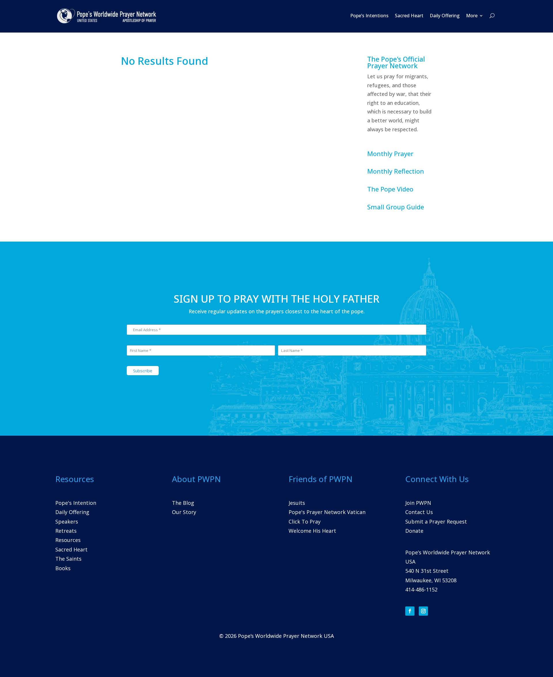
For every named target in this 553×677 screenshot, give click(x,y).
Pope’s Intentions (369, 15)
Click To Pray (305, 521)
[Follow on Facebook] (409, 611)
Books (63, 568)
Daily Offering (445, 15)
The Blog (183, 502)
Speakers (66, 521)
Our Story (184, 512)
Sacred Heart (409, 15)
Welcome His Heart (312, 530)
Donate (414, 530)
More (472, 15)
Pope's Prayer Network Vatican (327, 512)
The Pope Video (390, 189)
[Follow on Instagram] (423, 611)
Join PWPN (418, 502)
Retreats (66, 530)
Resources (68, 539)
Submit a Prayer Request (436, 521)
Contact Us (419, 512)
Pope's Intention (75, 502)
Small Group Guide (395, 206)
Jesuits (297, 502)
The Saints (68, 558)
